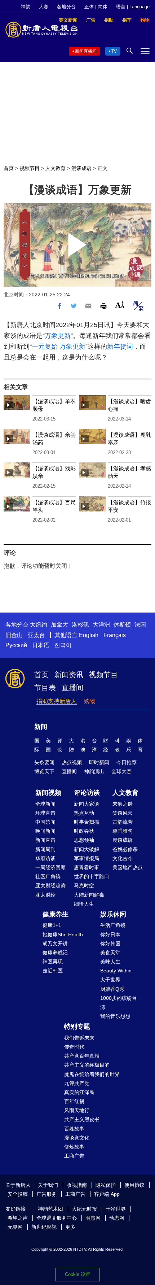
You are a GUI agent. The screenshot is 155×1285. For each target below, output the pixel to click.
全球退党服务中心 (56, 1218)
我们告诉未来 (79, 1038)
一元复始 (45, 346)
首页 (9, 168)
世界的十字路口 (91, 876)
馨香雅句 (122, 831)
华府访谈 (45, 858)
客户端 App (107, 1194)
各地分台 (66, 6)
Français (114, 635)
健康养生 (55, 914)
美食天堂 (110, 952)
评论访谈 (87, 792)
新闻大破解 (86, 849)
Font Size (120, 305)
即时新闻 (99, 762)
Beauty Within (116, 970)
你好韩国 (110, 943)
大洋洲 (101, 625)
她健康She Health (63, 934)
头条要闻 (44, 762)
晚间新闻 (45, 831)
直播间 (72, 688)
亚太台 (36, 635)
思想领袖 (84, 840)
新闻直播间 (86, 51)
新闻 (40, 726)
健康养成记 (55, 952)
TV (114, 51)
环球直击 (45, 813)
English (88, 635)
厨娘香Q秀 (112, 989)
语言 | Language (133, 6)
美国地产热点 (127, 867)
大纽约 (38, 625)
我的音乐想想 (115, 1016)
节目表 (45, 688)
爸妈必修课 (125, 849)
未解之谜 (122, 804)
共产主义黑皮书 (81, 1119)
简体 (102, 6)
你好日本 (110, 934)
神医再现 (53, 961)
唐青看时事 (86, 867)
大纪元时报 (84, 1209)
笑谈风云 (122, 813)
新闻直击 (45, 840)
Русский (16, 645)
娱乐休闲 (113, 914)
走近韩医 (53, 970)
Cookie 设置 (77, 1274)
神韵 (25, 6)
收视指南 (77, 1185)
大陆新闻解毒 (89, 895)
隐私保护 (106, 1185)
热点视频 (72, 762)
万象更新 (58, 335)
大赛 (43, 6)
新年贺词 (120, 346)
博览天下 (44, 771)
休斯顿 (122, 625)
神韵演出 (94, 771)
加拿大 (59, 625)
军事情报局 (86, 858)
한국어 (63, 645)
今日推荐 (126, 762)
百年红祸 (74, 1101)
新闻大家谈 (86, 804)
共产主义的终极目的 (87, 1065)
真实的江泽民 (79, 1092)
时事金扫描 (86, 822)
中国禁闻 (45, 822)
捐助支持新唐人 (56, 701)
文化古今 (122, 858)
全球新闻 (45, 804)
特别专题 (77, 1026)
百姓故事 (74, 1129)
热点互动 (84, 813)
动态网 (116, 1218)
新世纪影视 (44, 1227)
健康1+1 (52, 925)
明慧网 (93, 1218)
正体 (89, 6)
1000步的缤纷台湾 (118, 1002)
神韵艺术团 (50, 1209)
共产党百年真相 (81, 1056)
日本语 (40, 645)
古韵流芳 (122, 822)
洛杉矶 (80, 625)
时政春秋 (84, 831)
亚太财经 (45, 895)
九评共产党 (76, 1083)
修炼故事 (74, 1147)
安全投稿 (18, 1194)
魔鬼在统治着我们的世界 (92, 1074)
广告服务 (46, 1194)
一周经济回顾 (50, 867)
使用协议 (134, 1185)
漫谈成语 (81, 168)
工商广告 (74, 1156)
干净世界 (116, 1209)
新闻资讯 (68, 675)
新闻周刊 (45, 849)
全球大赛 (121, 771)
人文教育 (55, 168)
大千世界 (110, 980)
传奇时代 (74, 1047)
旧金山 (14, 635)
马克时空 (84, 885)
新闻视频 (48, 792)
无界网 (15, 1227)
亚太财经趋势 (50, 885)
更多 (70, 1227)
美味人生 (110, 961)
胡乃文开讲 (55, 943)
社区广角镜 (48, 876)
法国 (140, 625)
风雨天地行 (76, 1110)
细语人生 (84, 904)
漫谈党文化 (76, 1138)
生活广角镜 (112, 925)
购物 (90, 701)
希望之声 (18, 1218)
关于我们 (48, 1185)
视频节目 (29, 168)
